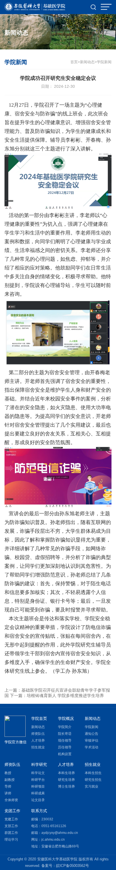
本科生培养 (66, 773)
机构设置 (65, 754)
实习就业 (91, 786)
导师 (8, 786)
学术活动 (91, 747)
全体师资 (11, 800)
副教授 (10, 780)
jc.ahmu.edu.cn (53, 839)
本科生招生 (93, 773)
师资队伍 (38, 734)
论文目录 (38, 800)
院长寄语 (65, 734)
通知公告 (91, 734)
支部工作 (11, 826)
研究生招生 (93, 780)
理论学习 (11, 839)
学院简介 (65, 727)
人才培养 (38, 740)
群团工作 (11, 833)
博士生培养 (66, 786)
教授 (8, 773)
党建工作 (11, 819)
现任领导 (65, 740)
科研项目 (38, 786)
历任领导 (65, 747)
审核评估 (91, 740)
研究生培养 (66, 780)
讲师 (8, 793)
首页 (74, 62)
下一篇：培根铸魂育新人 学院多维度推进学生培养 (57, 695)
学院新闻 (104, 62)
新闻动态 (38, 727)
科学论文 (38, 773)
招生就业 (38, 747)
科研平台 (38, 780)
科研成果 (38, 793)
